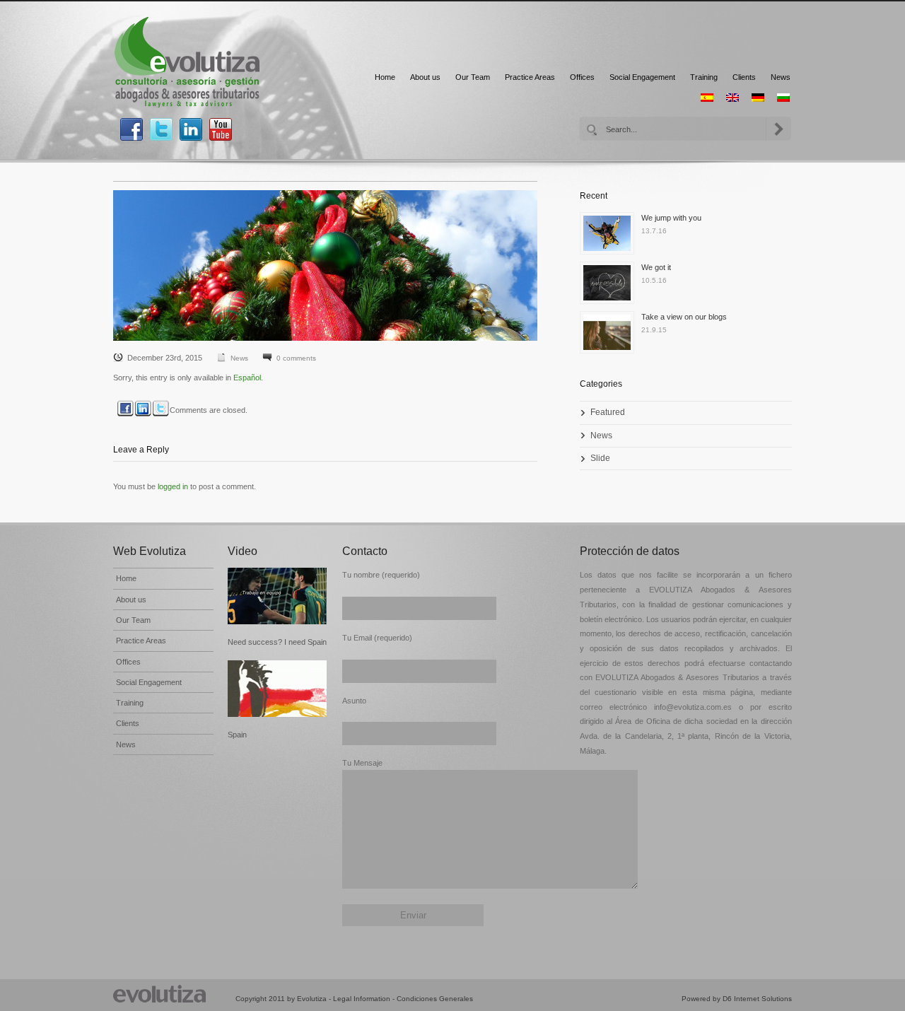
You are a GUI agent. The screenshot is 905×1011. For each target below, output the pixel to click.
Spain (237, 734)
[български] (783, 97)
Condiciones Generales (435, 999)
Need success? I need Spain (277, 642)
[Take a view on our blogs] (610, 336)
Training (704, 77)
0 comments (296, 358)
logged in (173, 486)
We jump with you (671, 218)
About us (425, 77)
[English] (732, 97)
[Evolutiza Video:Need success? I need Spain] (278, 596)
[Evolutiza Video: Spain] (278, 688)
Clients (744, 77)
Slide (600, 458)
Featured (607, 412)
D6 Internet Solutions (757, 999)
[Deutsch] (758, 97)
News (780, 77)
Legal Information (361, 999)
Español (247, 377)
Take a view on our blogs (684, 316)
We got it (656, 267)
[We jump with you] (610, 237)
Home (385, 77)
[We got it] (610, 286)
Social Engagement (642, 77)
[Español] (707, 97)
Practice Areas (530, 77)
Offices (582, 77)
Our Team (472, 77)
